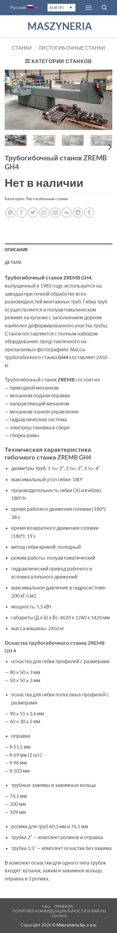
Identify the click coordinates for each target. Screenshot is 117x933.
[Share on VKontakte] (66, 212)
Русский (18, 7)
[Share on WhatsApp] (10, 212)
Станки (22, 48)
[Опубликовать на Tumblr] (89, 212)
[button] (88, 8)
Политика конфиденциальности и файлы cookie (59, 913)
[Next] (102, 100)
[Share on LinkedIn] (78, 212)
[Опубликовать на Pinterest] (55, 212)
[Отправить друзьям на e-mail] (44, 212)
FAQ (46, 906)
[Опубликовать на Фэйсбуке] (22, 212)
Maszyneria (58, 26)
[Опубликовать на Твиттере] (33, 212)
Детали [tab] (13, 262)
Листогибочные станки (71, 48)
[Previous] (14, 100)
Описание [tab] (16, 249)
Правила (63, 906)
